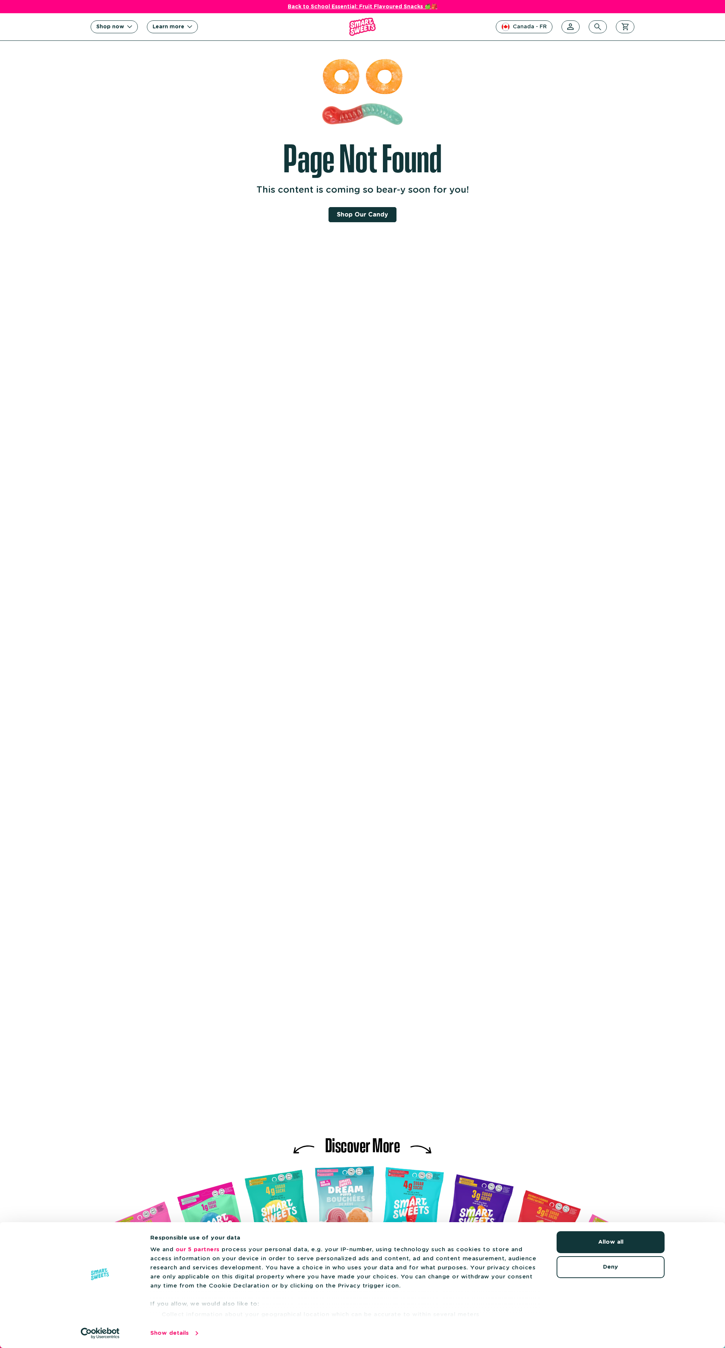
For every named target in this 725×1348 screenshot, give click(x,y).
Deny (610, 1267)
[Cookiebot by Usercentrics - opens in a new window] (100, 1333)
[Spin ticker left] (304, 1143)
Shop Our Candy (362, 215)
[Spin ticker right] (421, 1143)
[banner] (362, 27)
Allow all (610, 1242)
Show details (169, 1333)
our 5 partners (198, 1249)
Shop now (110, 26)
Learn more (168, 26)
